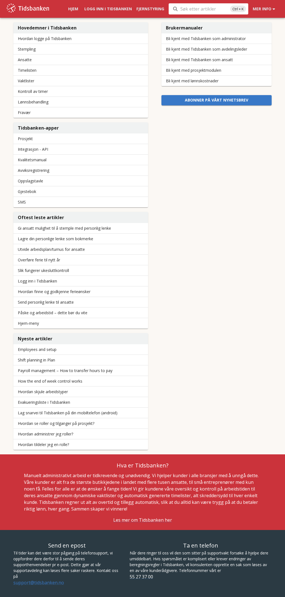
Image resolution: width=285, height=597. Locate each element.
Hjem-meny (28, 323)
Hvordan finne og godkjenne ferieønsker (54, 291)
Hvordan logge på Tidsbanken (45, 38)
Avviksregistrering (33, 170)
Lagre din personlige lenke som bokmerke (55, 238)
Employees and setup (37, 349)
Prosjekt (25, 138)
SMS (22, 202)
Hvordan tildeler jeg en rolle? (43, 444)
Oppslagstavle (30, 181)
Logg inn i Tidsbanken (108, 8)
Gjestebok (27, 191)
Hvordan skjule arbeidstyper (43, 391)
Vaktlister (26, 80)
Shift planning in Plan (36, 360)
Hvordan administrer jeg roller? (45, 434)
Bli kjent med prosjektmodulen (193, 70)
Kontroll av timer (33, 91)
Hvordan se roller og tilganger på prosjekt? (56, 423)
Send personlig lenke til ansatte (46, 302)
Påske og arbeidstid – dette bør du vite (52, 312)
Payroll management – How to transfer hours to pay (65, 370)
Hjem (73, 8)
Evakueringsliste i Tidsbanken (44, 402)
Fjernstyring (150, 8)
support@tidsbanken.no (38, 582)
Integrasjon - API (33, 149)
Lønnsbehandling (33, 102)
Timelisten (27, 70)
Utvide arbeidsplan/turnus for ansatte (51, 249)
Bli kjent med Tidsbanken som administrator (206, 38)
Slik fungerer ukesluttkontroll (43, 270)
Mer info (262, 8)
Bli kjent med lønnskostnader (192, 80)
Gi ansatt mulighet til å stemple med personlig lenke (64, 228)
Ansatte (25, 59)
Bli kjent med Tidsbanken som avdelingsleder (206, 49)
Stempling (27, 49)
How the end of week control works (50, 381)
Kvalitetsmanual (32, 159)
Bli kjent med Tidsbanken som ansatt (199, 59)
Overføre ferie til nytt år (39, 259)
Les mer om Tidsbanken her (142, 520)
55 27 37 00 (141, 577)
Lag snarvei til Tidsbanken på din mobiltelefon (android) (67, 412)
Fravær (24, 112)
